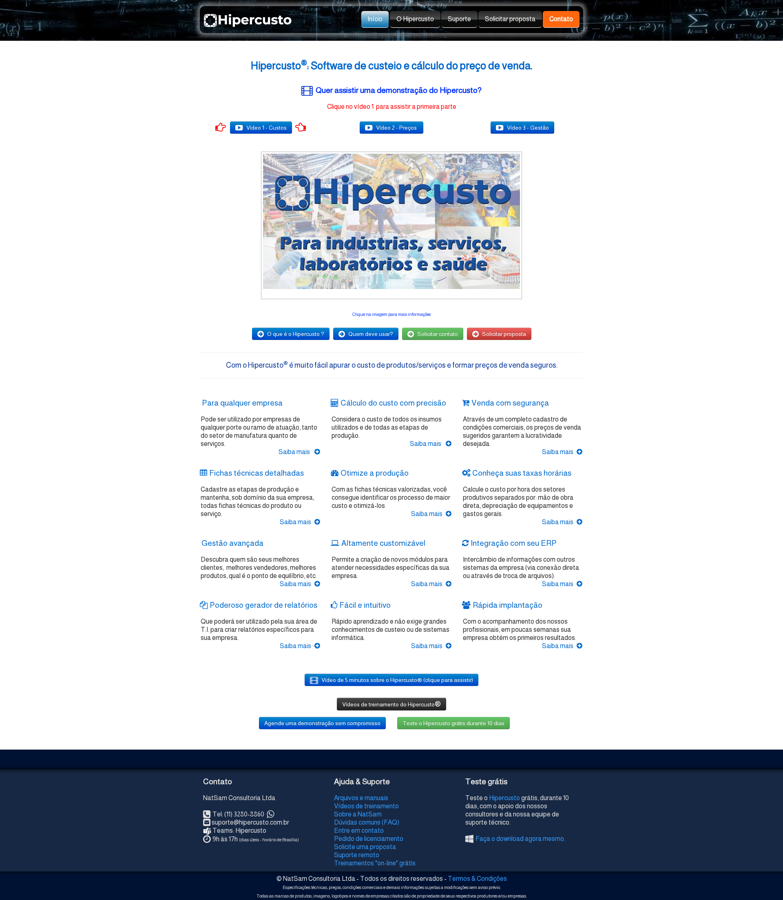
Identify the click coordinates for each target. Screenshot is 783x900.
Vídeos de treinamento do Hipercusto (391, 703)
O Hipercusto (415, 18)
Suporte (459, 18)
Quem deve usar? (370, 334)
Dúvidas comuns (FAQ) (366, 822)
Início (375, 18)
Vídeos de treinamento (366, 806)
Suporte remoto (356, 854)
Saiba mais (295, 451)
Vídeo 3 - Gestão (528, 127)
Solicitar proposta (510, 18)
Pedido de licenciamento (368, 838)
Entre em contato (359, 830)
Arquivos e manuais (361, 797)
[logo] (206, 16)
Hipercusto (504, 797)
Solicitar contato (437, 334)
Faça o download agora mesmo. (520, 838)
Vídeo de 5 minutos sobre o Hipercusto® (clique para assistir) (397, 680)
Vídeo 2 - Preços (397, 127)
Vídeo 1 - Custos (266, 127)
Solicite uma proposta (365, 846)
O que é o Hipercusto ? (295, 334)
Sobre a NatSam (358, 814)
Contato (561, 18)
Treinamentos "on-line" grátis (375, 863)
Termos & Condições (477, 878)
